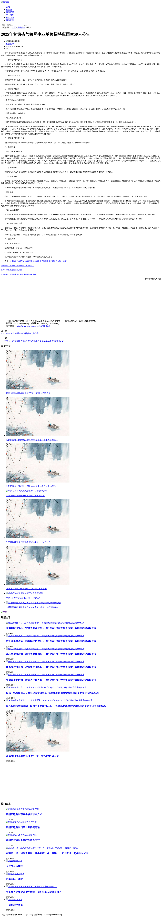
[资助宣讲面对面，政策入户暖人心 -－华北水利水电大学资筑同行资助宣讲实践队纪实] (45, 675)
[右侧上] (5, 612)
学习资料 (10, 15)
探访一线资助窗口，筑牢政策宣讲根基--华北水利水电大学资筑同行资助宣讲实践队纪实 (52, 693)
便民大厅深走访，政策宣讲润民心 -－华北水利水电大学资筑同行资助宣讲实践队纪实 (51, 667)
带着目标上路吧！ (15, 879)
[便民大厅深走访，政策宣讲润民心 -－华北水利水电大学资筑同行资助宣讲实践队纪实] (45, 661)
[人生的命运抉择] (14, 861)
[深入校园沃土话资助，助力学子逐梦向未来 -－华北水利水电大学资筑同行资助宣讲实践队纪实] (49, 700)
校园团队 (10, 20)
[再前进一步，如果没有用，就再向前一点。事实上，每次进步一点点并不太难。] (42, 848)
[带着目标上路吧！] (15, 874)
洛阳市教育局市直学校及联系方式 (24, 814)
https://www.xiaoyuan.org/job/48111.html (33, 326)
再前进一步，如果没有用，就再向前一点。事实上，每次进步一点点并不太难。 (48, 853)
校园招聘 (10, 12)
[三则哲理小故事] (14, 900)
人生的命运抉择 (14, 866)
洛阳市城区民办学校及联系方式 (23, 840)
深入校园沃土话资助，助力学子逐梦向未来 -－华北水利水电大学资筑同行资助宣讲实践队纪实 (56, 705)
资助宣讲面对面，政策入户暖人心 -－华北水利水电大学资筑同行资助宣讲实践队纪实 (51, 680)
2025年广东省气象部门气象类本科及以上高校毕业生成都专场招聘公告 (32, 341)
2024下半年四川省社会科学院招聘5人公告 (19, 333)
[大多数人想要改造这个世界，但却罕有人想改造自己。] (31, 887)
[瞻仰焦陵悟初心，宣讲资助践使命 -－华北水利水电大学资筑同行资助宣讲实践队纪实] (45, 623)
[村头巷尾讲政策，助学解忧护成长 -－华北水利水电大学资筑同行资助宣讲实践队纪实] (45, 636)
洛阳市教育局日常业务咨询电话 (23, 827)
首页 (8, 7)
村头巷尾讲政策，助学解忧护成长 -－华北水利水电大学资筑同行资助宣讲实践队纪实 (51, 641)
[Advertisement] (77, 300)
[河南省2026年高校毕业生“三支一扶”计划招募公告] (37, 751)
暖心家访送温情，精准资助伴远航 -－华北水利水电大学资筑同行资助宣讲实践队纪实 (51, 654)
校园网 (9, 9)
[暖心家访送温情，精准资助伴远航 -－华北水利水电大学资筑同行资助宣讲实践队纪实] (45, 649)
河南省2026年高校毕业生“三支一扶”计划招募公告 (32, 756)
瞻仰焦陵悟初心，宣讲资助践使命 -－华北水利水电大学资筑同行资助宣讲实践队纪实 (51, 628)
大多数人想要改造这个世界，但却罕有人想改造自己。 (35, 892)
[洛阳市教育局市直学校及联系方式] (22, 809)
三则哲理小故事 (14, 905)
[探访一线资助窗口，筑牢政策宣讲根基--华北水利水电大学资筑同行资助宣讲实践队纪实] (46, 687)
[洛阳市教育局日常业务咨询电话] (21, 822)
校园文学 (10, 17)
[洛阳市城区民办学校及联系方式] (21, 835)
